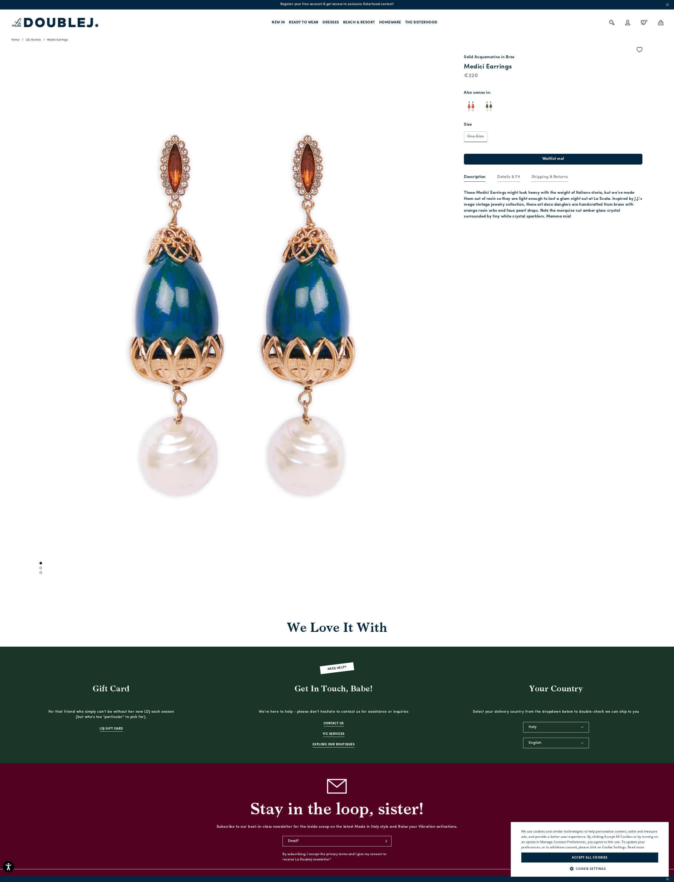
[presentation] (474, 177)
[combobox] (556, 727)
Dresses (331, 22)
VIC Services (334, 734)
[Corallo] (471, 106)
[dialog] (590, 849)
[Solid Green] (488, 106)
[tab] (474, 177)
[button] (589, 868)
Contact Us (334, 723)
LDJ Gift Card (111, 728)
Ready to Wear (304, 22)
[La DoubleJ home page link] (55, 22)
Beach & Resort (359, 22)
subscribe (386, 841)
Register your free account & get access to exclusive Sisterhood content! (337, 4)
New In (278, 22)
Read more (636, 847)
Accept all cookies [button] (589, 857)
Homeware (390, 22)
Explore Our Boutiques (334, 744)
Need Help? (337, 668)
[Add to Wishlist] (640, 50)
